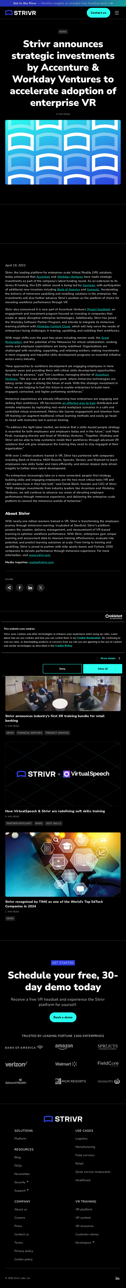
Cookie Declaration (89, 637)
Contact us (21, 1234)
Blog (17, 1157)
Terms (18, 1243)
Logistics (81, 1139)
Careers (19, 1218)
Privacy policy (23, 1251)
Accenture (43, 277)
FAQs (18, 1166)
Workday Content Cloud (53, 326)
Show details (108, 658)
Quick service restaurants (92, 1172)
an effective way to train (79, 403)
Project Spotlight (98, 309)
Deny (62, 668)
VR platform (83, 1209)
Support (20, 1191)
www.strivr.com (39, 555)
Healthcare (83, 1180)
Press (18, 1226)
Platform (20, 1139)
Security (19, 1182)
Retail (79, 1163)
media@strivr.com (41, 562)
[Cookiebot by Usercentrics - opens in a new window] (108, 616)
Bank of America (68, 289)
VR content (83, 1218)
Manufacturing (85, 1147)
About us (20, 1209)
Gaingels (93, 289)
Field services (84, 1155)
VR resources (84, 1226)
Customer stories (87, 1234)
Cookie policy (23, 1259)
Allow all (103, 668)
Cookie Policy (63, 645)
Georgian (89, 285)
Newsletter (22, 1174)
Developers (83, 1243)
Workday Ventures (70, 277)
